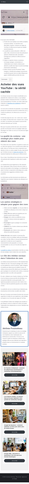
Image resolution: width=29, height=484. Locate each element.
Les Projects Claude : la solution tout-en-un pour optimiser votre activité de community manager (13, 398)
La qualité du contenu (6, 250)
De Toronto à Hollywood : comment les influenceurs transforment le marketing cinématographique (14, 369)
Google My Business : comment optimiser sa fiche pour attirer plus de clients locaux (14, 426)
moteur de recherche (18, 152)
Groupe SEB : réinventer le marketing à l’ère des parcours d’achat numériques (13, 455)
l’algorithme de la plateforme (14, 103)
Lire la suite (14, 375)
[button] (27, 2)
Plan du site (18, 476)
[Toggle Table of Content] (9, 79)
